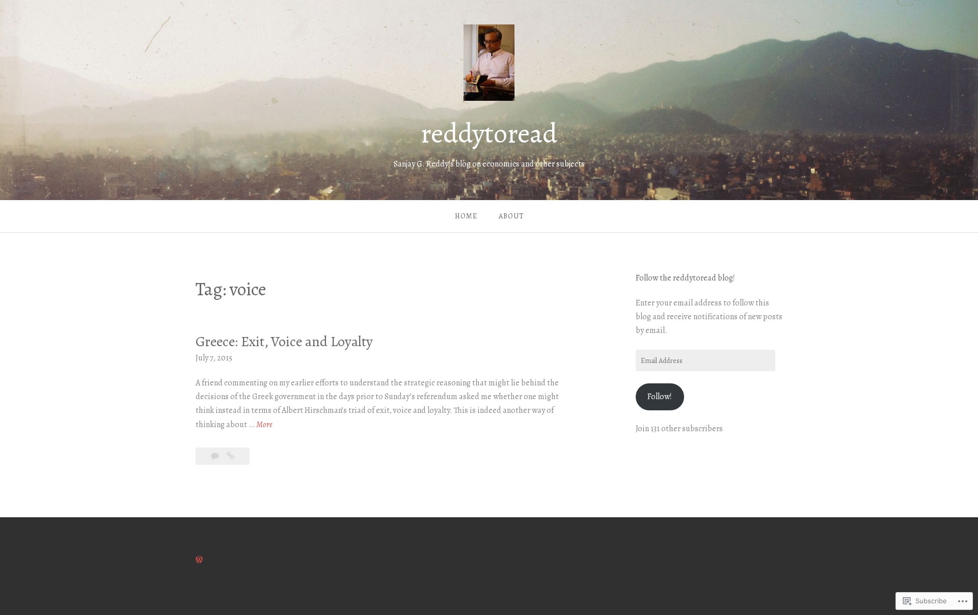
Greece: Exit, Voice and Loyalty (284, 341)
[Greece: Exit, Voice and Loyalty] (230, 456)
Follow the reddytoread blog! (685, 278)
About (511, 216)
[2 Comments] (216, 456)
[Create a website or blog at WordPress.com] (199, 560)
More (264, 425)
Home (466, 216)
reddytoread (489, 133)
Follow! (659, 396)
